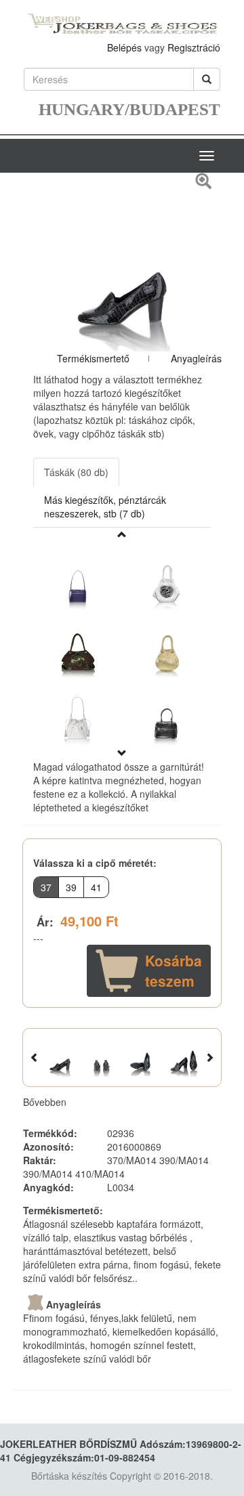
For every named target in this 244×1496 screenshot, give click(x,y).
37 (46, 887)
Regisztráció (193, 47)
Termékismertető (93, 358)
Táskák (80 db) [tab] (76, 472)
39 (71, 887)
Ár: (45, 922)
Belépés (124, 47)
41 (96, 887)
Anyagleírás (196, 358)
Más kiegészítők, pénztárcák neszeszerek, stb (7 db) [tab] (105, 506)
